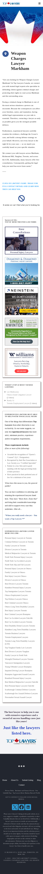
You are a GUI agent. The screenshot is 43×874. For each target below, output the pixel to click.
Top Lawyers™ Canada (26, 858)
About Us (14, 780)
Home (4, 780)
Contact (21, 785)
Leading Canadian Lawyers (16, 860)
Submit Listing (27, 780)
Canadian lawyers (9, 819)
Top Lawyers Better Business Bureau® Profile (26, 793)
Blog (39, 780)
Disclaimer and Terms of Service (24, 790)
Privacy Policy (9, 790)
